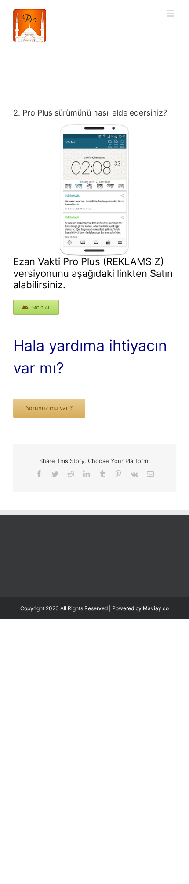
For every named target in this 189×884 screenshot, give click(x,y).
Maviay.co (156, 626)
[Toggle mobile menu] (171, 13)
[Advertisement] (94, 734)
